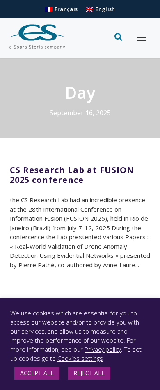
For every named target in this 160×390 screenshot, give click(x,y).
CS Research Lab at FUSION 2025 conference (72, 174)
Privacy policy (103, 349)
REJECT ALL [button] (89, 373)
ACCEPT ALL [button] (37, 373)
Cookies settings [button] (80, 358)
